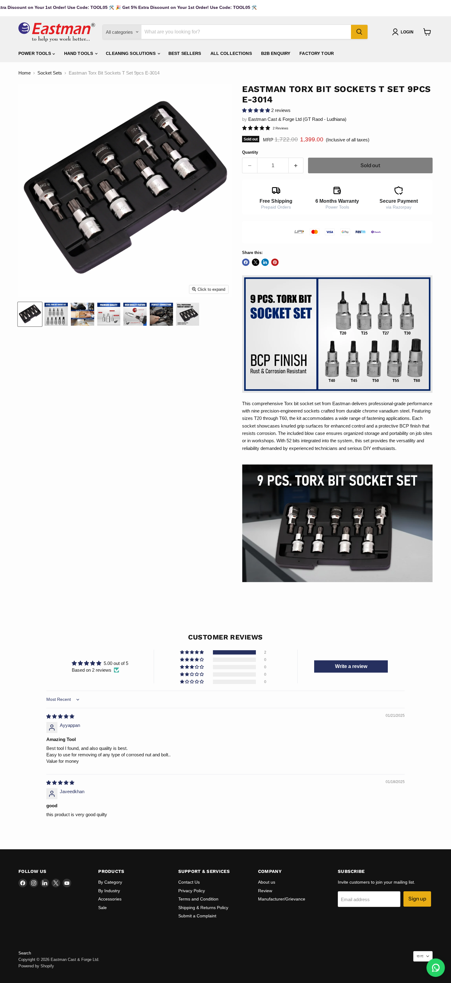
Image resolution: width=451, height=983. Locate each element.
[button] (256, 110)
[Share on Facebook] (245, 262)
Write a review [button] (351, 666)
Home (24, 72)
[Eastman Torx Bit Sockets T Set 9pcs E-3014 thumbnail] (56, 314)
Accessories (109, 899)
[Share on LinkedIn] (265, 262)
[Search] (359, 32)
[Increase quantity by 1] (296, 165)
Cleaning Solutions (131, 53)
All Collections (231, 53)
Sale (102, 907)
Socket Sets (49, 72)
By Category (110, 882)
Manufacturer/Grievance (281, 899)
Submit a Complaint (197, 915)
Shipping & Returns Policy (203, 907)
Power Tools (35, 53)
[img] (60, 716)
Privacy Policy (191, 890)
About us (266, 882)
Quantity (250, 152)
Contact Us (189, 882)
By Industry (109, 890)
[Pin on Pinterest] (275, 262)
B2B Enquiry (276, 53)
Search (24, 953)
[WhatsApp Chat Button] (435, 967)
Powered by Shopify (36, 966)
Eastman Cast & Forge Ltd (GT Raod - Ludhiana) (297, 119)
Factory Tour (316, 53)
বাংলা (420, 956)
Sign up (417, 899)
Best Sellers (184, 53)
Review (265, 890)
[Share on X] (255, 262)
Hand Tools (79, 53)
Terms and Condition (198, 899)
